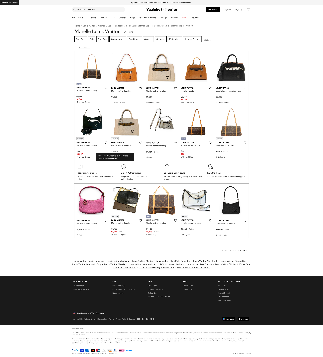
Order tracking (118, 285)
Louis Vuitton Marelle (114, 264)
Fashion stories (224, 300)
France (74, 353)
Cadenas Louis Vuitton (124, 267)
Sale (184, 17)
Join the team (224, 296)
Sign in (227, 9)
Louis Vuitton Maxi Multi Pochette (173, 261)
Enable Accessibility (9, 2)
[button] (248, 9)
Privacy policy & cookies (125, 319)
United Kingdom (83, 353)
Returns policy (118, 293)
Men (113, 17)
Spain (111, 353)
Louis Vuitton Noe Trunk (205, 261)
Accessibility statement (82, 319)
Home (77, 25)
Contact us (187, 289)
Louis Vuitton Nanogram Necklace (156, 267)
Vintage (163, 17)
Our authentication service (123, 289)
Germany (104, 353)
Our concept (78, 285)
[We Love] (180, 18)
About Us (194, 17)
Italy (116, 353)
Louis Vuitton (89, 25)
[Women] (109, 18)
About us (222, 285)
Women (103, 17)
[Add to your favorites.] (105, 87)
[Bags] (137, 18)
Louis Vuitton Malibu (142, 261)
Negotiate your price (87, 172)
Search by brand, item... (87, 9)
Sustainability (223, 289)
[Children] (128, 18)
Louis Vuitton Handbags (137, 25)
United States (95, 353)
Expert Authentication (131, 172)
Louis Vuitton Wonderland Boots (193, 267)
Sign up (238, 9)
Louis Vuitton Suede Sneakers (89, 261)
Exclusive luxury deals (174, 172)
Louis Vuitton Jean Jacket (169, 264)
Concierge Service (81, 289)
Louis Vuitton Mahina (118, 261)
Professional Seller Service (159, 296)
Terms (111, 319)
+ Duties (156, 151)
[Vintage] (169, 18)
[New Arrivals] (85, 18)
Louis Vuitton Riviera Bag (233, 261)
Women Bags (104, 25)
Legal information (100, 319)
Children (122, 17)
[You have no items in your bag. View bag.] (248, 9)
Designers (91, 17)
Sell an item (213, 9)
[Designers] (98, 18)
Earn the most (214, 172)
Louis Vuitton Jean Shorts (199, 264)
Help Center (188, 285)
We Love (174, 17)
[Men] (117, 18)
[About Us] (201, 18)
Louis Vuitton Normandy (141, 264)
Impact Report (224, 293)
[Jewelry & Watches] (158, 18)
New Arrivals (77, 17)
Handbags (118, 25)
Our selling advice (155, 289)
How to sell (152, 285)
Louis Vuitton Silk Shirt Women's (231, 264)
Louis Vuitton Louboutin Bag (86, 264)
